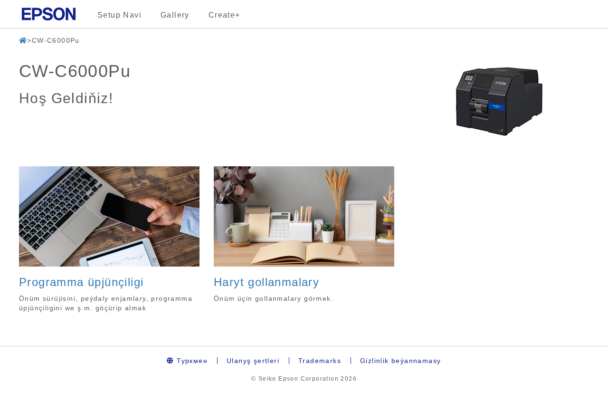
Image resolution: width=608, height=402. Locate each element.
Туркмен (191, 360)
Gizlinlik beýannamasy (400, 360)
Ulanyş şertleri (253, 360)
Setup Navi (119, 15)
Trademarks (319, 360)
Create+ (224, 15)
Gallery (175, 15)
